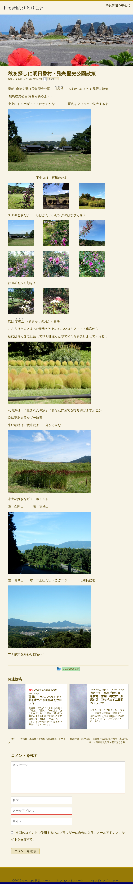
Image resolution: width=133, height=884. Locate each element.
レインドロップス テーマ (105, 880)
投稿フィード (42, 880)
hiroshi (36, 693)
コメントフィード (73, 880)
